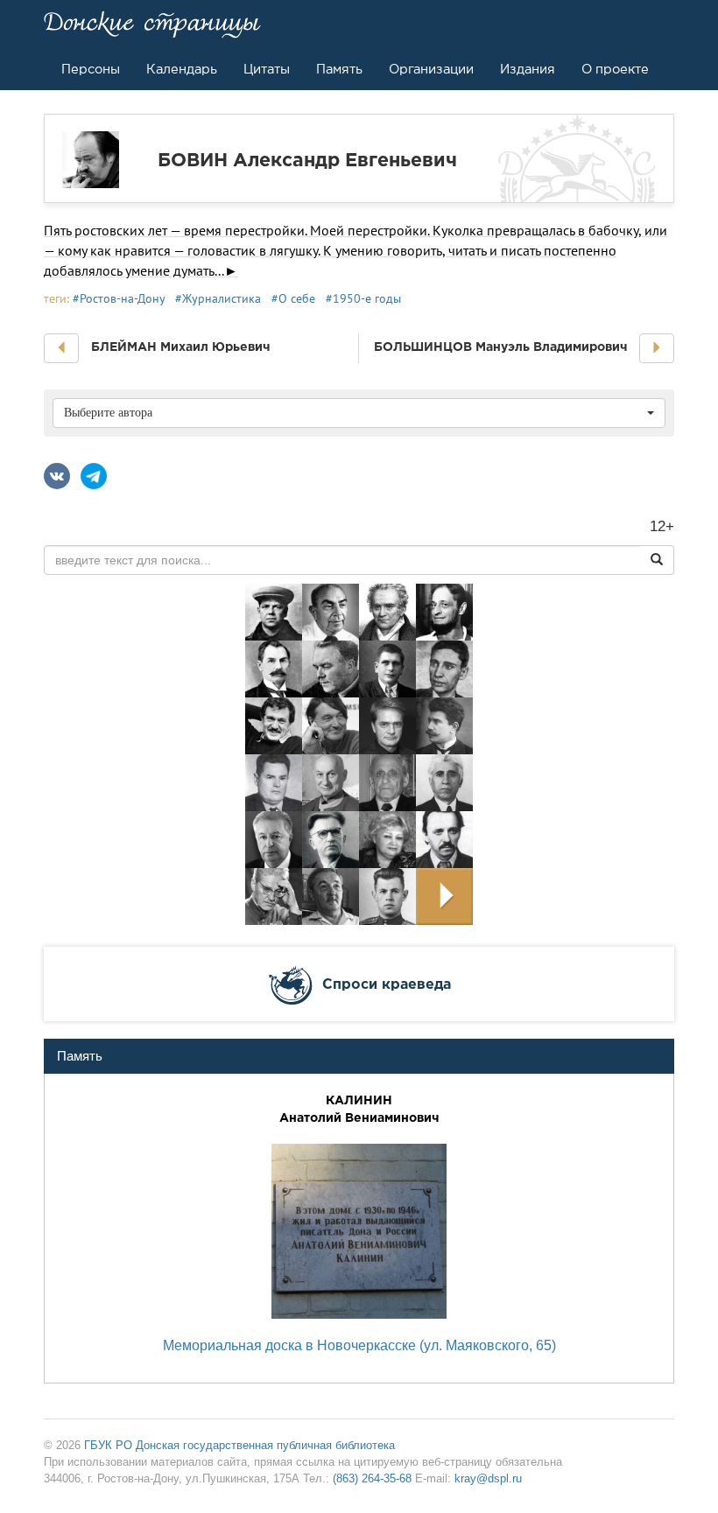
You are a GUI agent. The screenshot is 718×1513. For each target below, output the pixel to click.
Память (339, 69)
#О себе (293, 298)
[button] (61, 348)
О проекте (615, 69)
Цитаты (266, 69)
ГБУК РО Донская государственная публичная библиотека (239, 1445)
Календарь (181, 69)
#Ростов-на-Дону (119, 298)
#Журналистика (218, 298)
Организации (431, 69)
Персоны (90, 69)
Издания (527, 69)
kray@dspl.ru (488, 1478)
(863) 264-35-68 (372, 1478)
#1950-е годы (363, 298)
